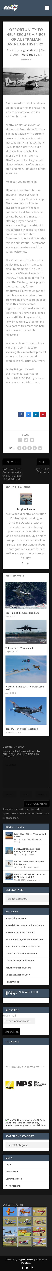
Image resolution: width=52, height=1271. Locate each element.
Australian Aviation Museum (19, 932)
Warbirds (27, 54)
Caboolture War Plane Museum (21, 953)
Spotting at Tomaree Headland (22, 612)
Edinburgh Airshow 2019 (17, 974)
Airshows (30, 854)
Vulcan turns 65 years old (19, 648)
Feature (38, 839)
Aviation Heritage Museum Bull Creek (24, 939)
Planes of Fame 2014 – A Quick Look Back (24, 688)
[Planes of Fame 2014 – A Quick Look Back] (26, 669)
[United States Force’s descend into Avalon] (9, 863)
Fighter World (12, 981)
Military (17, 841)
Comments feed (13, 1178)
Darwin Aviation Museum (18, 967)
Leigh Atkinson (28, 50)
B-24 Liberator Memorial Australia (22, 946)
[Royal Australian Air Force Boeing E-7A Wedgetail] (9, 850)
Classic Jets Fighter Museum (19, 960)
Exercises (30, 839)
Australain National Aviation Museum (24, 925)
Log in (8, 1164)
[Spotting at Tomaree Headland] (26, 595)
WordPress (26, 1263)
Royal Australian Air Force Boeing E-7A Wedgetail (27, 850)
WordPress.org (12, 1185)
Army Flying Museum (16, 918)
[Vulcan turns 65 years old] (26, 632)
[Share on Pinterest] (43, 416)
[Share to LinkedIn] (36, 416)
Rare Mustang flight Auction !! (21, 728)
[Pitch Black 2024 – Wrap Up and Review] (9, 835)
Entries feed (11, 1171)
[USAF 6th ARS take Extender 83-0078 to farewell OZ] (9, 876)
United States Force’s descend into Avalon (29, 863)
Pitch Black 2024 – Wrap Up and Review (30, 835)
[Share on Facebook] (21, 416)
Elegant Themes (25, 1259)
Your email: (9, 1015)
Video (36, 867)
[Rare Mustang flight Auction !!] (26, 711)
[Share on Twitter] (28, 416)
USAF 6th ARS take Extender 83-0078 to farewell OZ (30, 875)
